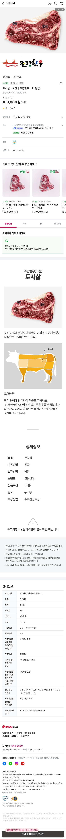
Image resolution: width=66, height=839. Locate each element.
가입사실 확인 (41, 786)
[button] (52, 128)
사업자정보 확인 (14, 777)
